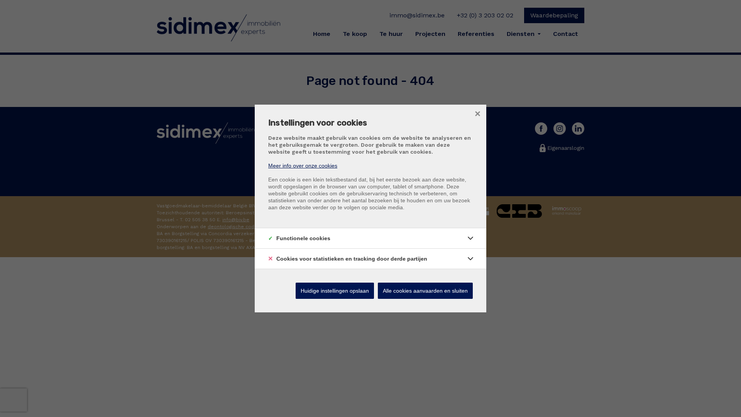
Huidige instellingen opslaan (335, 291)
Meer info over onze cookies (302, 166)
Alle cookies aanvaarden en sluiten (425, 291)
